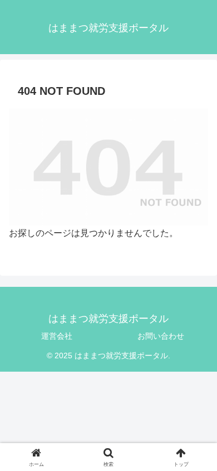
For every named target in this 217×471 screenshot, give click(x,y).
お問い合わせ (160, 335)
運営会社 (56, 335)
